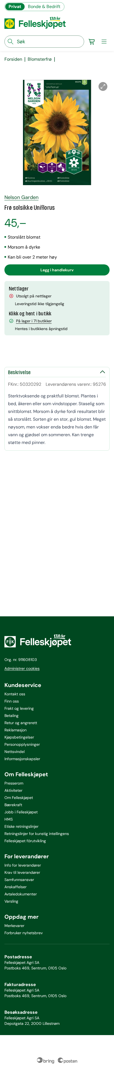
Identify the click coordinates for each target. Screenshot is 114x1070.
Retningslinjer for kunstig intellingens (36, 833)
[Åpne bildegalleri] (103, 86)
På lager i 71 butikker (34, 321)
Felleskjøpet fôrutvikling (25, 840)
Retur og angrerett (20, 722)
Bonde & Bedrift (44, 6)
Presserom (13, 783)
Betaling (11, 715)
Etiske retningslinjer (21, 826)
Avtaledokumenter (20, 894)
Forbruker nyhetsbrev (23, 932)
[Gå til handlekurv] (91, 41)
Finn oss (11, 701)
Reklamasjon (15, 729)
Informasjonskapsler (22, 758)
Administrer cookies (22, 668)
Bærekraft (13, 804)
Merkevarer (14, 925)
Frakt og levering (19, 708)
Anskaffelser (15, 886)
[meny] (104, 41)
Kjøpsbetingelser (19, 737)
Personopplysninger (22, 744)
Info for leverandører (22, 865)
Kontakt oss (14, 693)
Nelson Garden (21, 197)
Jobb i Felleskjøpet (21, 811)
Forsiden (13, 59)
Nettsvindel (14, 751)
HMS (8, 819)
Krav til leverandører (22, 872)
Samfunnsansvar (19, 879)
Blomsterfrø (40, 59)
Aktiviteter (13, 790)
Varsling (11, 901)
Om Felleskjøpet (18, 797)
